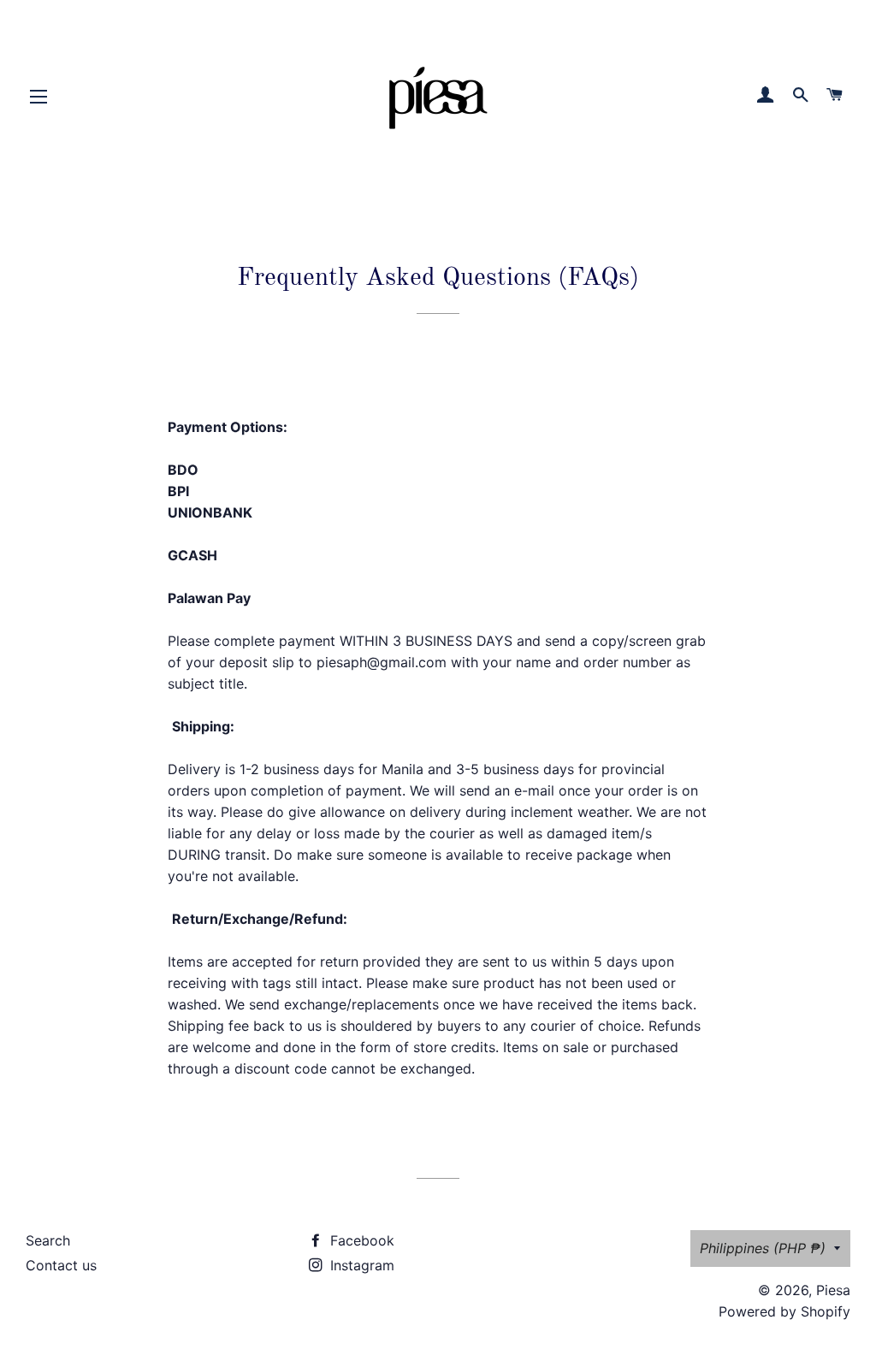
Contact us (61, 1265)
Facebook (360, 1240)
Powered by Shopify (784, 1311)
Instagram (360, 1265)
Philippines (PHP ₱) (763, 1248)
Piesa (833, 1290)
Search (48, 1240)
